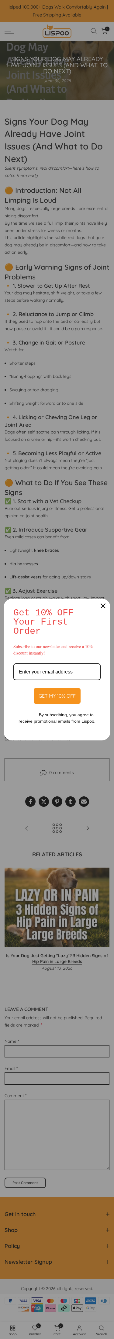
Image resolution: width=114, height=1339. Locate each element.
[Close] (103, 606)
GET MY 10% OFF (57, 696)
